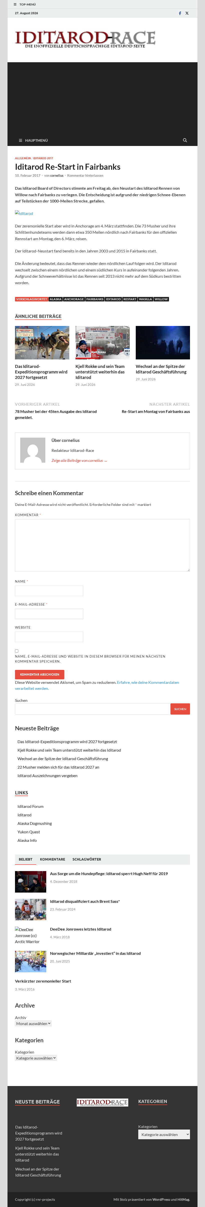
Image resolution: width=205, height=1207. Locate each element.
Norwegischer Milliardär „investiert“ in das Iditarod (95, 953)
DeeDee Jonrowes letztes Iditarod (80, 929)
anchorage (74, 299)
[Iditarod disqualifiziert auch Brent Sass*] (30, 901)
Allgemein (23, 158)
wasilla (145, 299)
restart (130, 299)
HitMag (183, 1199)
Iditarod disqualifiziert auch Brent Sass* (85, 901)
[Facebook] (180, 13)
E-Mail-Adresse (31, 604)
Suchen (21, 700)
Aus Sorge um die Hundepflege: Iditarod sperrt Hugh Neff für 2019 (109, 873)
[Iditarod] (24, 213)
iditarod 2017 (43, 158)
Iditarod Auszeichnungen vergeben (48, 775)
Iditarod (25, 814)
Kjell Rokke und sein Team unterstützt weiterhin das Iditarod (100, 372)
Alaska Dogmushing (35, 823)
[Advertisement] (103, 97)
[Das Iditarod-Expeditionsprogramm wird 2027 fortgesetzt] (42, 344)
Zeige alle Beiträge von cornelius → (80, 460)
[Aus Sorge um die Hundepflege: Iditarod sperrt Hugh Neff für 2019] (30, 874)
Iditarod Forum (31, 806)
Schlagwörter (86, 859)
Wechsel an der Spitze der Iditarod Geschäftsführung (161, 369)
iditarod (113, 299)
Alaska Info (27, 840)
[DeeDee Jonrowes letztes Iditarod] (30, 929)
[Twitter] (187, 13)
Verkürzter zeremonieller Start (43, 981)
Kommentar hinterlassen (85, 175)
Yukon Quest (29, 831)
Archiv (20, 1017)
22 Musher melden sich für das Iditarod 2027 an (58, 767)
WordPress (161, 1199)
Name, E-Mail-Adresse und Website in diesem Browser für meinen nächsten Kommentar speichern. (90, 658)
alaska (56, 299)
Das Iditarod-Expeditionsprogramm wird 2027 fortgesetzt (41, 372)
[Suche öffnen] (185, 140)
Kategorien (24, 1052)
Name (21, 581)
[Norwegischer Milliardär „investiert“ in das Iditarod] (30, 953)
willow (161, 299)
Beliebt (25, 859)
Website (23, 627)
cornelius (57, 175)
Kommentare (52, 859)
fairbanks (94, 299)
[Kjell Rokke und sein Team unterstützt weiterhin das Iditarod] (103, 344)
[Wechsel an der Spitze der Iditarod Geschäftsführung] (163, 344)
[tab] (25, 860)
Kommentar (28, 515)
